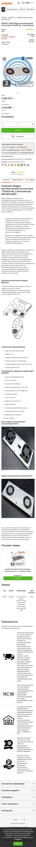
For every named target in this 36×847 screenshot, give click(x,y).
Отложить (20, 136)
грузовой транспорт (14, 150)
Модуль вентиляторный (24, 17)
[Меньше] (4, 124)
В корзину (18, 130)
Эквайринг (4, 162)
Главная (4, 17)
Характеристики (17, 179)
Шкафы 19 (12, 17)
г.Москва (12, 147)
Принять (18, 843)
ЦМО (3, 31)
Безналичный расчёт (7, 159)
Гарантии (22, 9)
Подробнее (17, 839)
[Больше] (32, 124)
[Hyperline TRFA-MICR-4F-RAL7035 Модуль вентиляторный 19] (18, 558)
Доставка (30, 9)
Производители (12, 9)
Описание (6, 179)
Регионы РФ (12, 152)
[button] (3, 9)
